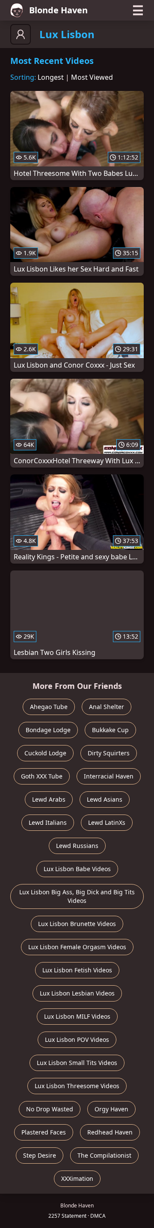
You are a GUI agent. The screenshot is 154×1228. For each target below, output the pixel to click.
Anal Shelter (106, 707)
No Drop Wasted (49, 1109)
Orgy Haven (111, 1109)
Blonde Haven (58, 10)
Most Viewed (92, 77)
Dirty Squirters (109, 753)
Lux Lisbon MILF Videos (77, 1016)
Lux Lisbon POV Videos (77, 1039)
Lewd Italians (48, 822)
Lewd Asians (104, 799)
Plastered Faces (43, 1132)
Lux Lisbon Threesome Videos (77, 1086)
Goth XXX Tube (41, 776)
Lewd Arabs (48, 799)
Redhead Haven (110, 1132)
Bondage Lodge (48, 730)
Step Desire (39, 1155)
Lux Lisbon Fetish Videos (77, 970)
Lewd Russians (77, 846)
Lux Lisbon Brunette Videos (77, 924)
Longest (51, 77)
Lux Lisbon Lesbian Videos (77, 993)
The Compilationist (104, 1155)
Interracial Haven (108, 776)
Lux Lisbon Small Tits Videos (77, 1063)
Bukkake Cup (110, 730)
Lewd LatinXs (106, 822)
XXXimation (77, 1178)
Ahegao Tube (49, 707)
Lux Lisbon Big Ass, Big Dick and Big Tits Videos (77, 896)
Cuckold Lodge (45, 753)
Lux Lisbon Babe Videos (77, 869)
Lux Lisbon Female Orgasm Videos (77, 947)
